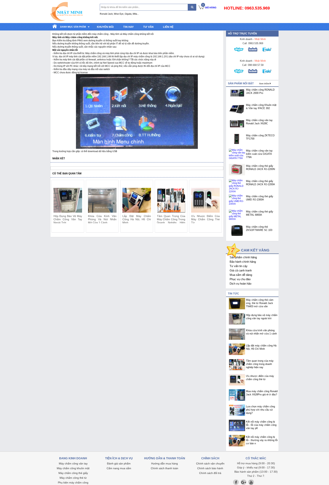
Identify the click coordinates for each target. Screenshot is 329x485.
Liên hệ (168, 26)
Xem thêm (264, 83)
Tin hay (128, 26)
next (217, 206)
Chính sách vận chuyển (210, 463)
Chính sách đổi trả (210, 473)
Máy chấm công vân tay (73, 463)
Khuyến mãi (105, 26)
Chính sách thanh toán (164, 468)
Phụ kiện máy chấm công (73, 482)
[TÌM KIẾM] (192, 7)
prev (56, 206)
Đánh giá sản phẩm (119, 463)
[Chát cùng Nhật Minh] (239, 52)
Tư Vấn (148, 26)
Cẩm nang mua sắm (119, 468)
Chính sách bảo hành (210, 468)
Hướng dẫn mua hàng (164, 463)
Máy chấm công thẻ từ (73, 477)
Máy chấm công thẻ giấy (73, 473)
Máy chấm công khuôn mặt (73, 468)
